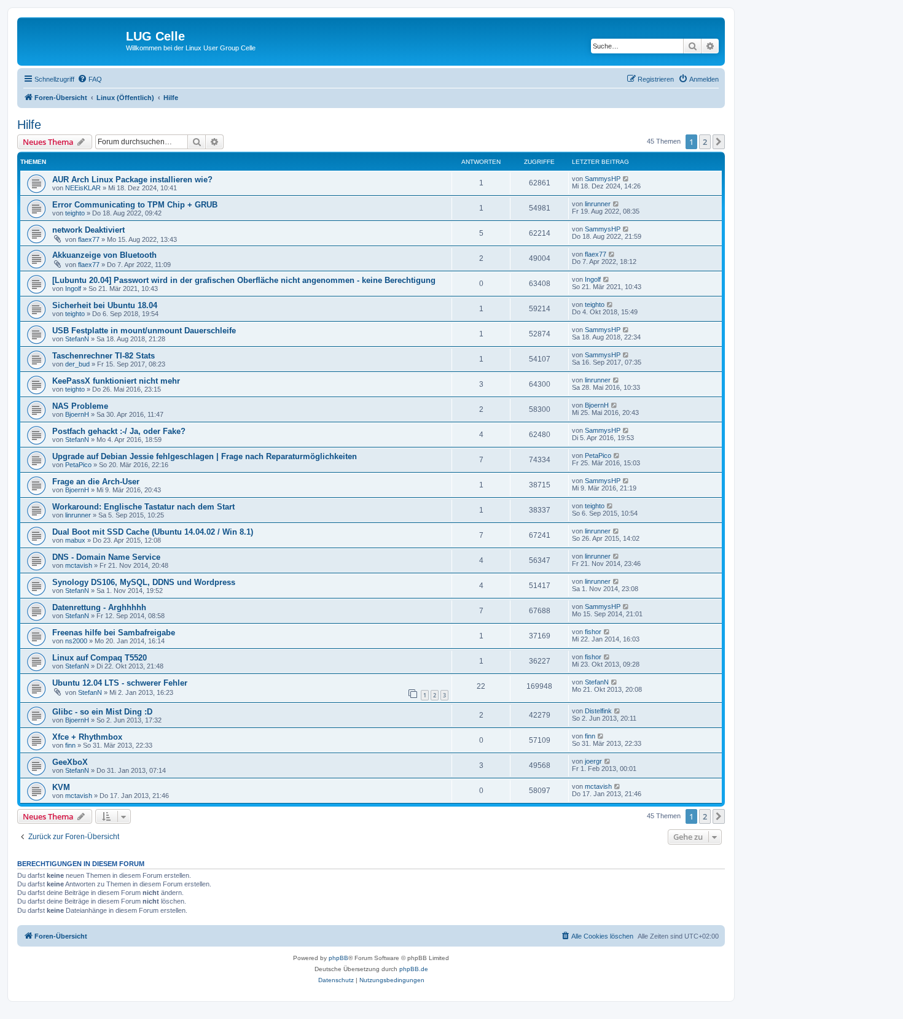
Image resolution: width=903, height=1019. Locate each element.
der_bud (77, 364)
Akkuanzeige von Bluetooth (104, 255)
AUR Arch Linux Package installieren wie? (132, 179)
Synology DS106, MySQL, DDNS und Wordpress (143, 582)
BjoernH (77, 414)
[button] (719, 141)
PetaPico (78, 464)
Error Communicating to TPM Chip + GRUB (134, 204)
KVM (61, 787)
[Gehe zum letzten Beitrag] (626, 178)
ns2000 (76, 641)
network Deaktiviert (88, 229)
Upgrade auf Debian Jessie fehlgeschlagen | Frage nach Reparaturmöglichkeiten (204, 456)
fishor (593, 631)
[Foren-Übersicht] (73, 40)
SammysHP (602, 178)
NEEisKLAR (83, 188)
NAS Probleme (80, 406)
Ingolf (73, 288)
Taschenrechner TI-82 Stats (103, 355)
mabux (75, 540)
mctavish (78, 565)
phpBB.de (413, 969)
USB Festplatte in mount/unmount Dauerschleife (144, 330)
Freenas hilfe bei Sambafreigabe (113, 632)
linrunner (598, 203)
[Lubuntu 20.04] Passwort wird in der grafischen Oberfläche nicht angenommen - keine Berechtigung (244, 280)
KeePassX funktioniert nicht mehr (116, 381)
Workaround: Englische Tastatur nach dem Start (143, 506)
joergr (593, 761)
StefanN (77, 339)
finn (70, 745)
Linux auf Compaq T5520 (99, 657)
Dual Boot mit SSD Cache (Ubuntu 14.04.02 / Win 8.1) (152, 532)
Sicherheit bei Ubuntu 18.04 (104, 305)
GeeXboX (70, 762)
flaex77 (89, 239)
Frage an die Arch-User (95, 481)
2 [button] (705, 141)
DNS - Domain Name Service (106, 557)
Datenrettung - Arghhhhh (99, 607)
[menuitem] (89, 79)
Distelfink (598, 711)
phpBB (338, 958)
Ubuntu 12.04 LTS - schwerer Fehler (119, 683)
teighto (75, 213)
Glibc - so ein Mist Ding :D (102, 711)
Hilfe (29, 124)
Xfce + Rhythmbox (87, 737)
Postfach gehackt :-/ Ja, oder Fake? (119, 431)
